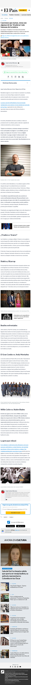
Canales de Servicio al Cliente (18, 673)
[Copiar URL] (23, 77)
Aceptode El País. (15, 509)
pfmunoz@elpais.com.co (10, 682)
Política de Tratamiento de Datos (14, 509)
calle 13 (5, 517)
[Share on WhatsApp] (15, 77)
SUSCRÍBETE (23, 10)
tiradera (11, 517)
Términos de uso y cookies (10, 675)
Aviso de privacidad (23, 674)
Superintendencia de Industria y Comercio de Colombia (16, 679)
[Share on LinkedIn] (19, 77)
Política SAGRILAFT (9, 676)
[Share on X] (12, 77)
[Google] (10, 526)
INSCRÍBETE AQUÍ (15, 512)
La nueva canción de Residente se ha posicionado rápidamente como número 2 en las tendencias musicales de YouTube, (15, 105)
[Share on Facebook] (8, 77)
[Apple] (20, 526)
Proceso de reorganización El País (12, 680)
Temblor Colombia (14, 14)
